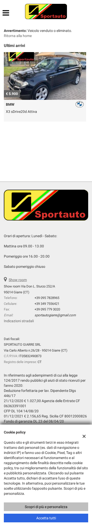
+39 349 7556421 (46, 304)
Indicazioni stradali (19, 321)
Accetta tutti (46, 518)
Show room (18, 280)
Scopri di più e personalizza (46, 507)
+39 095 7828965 (46, 298)
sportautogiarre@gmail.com (55, 315)
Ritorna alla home (18, 36)
